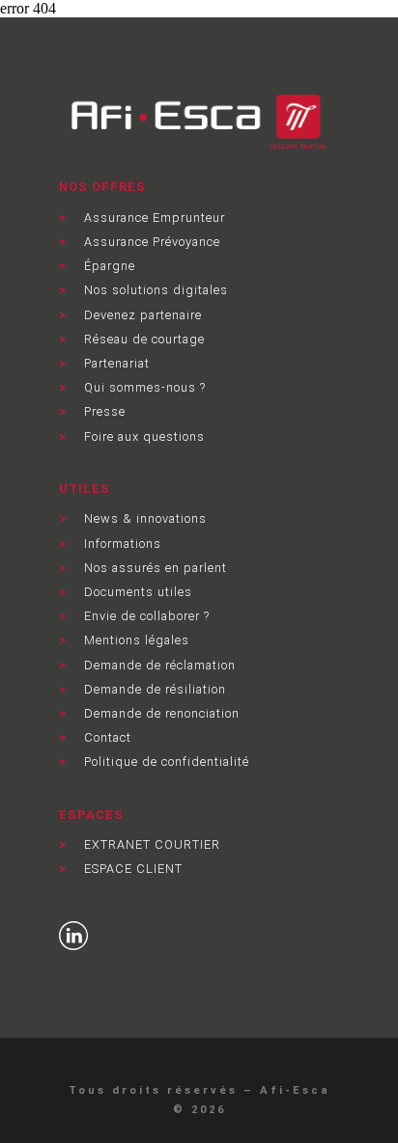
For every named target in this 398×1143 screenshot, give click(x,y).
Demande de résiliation (153, 689)
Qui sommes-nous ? (143, 387)
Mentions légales (134, 640)
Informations (120, 543)
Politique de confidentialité (164, 761)
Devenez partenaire (141, 315)
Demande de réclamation (158, 665)
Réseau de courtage (142, 339)
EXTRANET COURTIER (150, 844)
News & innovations (143, 518)
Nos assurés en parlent (153, 567)
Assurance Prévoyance (150, 241)
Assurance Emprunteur (152, 217)
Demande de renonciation (160, 713)
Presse (103, 411)
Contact (105, 737)
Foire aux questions (142, 436)
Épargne (107, 266)
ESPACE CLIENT (131, 868)
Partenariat (115, 363)
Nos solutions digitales (154, 290)
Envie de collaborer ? (145, 616)
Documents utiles (136, 592)
